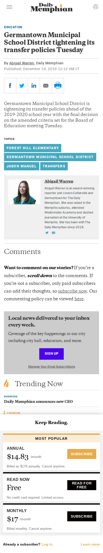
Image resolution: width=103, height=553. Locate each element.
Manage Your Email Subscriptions (51, 366)
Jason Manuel (21, 166)
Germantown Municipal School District (50, 157)
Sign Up (51, 353)
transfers (54, 166)
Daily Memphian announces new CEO (38, 402)
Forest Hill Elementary (32, 148)
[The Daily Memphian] (51, 8)
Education (13, 27)
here (79, 299)
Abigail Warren (21, 63)
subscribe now (72, 292)
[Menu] (9, 7)
